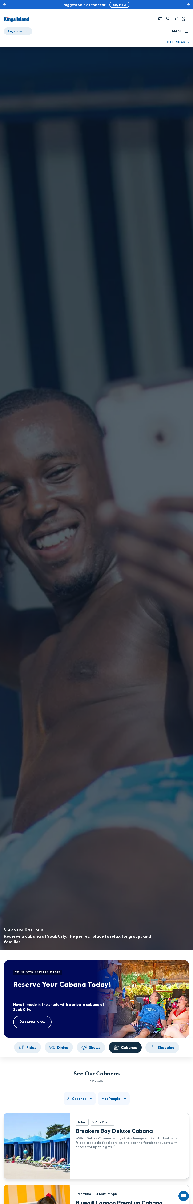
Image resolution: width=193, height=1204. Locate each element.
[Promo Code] (160, 18)
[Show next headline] (188, 4)
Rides (31, 1047)
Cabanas (129, 1047)
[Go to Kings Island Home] (16, 19)
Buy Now (119, 5)
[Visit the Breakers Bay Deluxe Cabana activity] (96, 1146)
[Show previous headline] (4, 4)
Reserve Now (32, 1022)
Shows (94, 1047)
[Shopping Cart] (176, 18)
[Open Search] (168, 19)
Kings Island (15, 31)
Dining (62, 1047)
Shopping (166, 1047)
